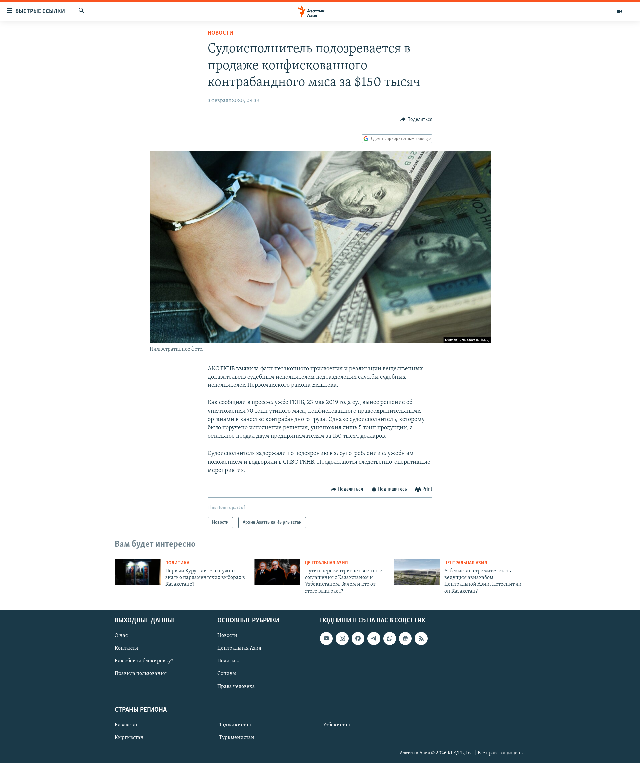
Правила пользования (141, 674)
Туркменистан (236, 737)
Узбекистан (337, 725)
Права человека (236, 686)
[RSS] (421, 638)
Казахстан (127, 725)
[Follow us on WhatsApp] (389, 638)
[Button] (416, 119)
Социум (226, 674)
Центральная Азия (326, 563)
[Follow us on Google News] (405, 638)
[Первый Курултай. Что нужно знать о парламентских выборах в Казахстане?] (138, 572)
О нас (121, 635)
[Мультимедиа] (619, 11)
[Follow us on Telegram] (373, 638)
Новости (220, 33)
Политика (177, 563)
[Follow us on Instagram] (342, 638)
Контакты (126, 648)
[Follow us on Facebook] (358, 638)
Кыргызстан (129, 737)
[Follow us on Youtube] (326, 638)
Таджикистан (235, 725)
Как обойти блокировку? (144, 661)
